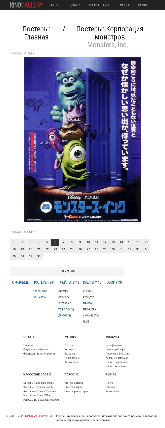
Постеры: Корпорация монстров (109, 33)
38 (38, 256)
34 (146, 249)
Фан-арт (38, 297)
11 (96, 242)
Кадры (88, 282)
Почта (109, 382)
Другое (62, 315)
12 (104, 242)
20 (30, 249)
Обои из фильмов (116, 362)
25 (71, 249)
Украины (69, 349)
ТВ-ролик (64, 309)
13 (113, 242)
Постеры (40, 282)
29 (104, 249)
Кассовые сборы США (36, 395)
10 (88, 242)
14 (121, 242)
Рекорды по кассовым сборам (41, 399)
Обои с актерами (115, 366)
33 (137, 249)
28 (96, 249)
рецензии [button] (74, 5)
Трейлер (65, 282)
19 (22, 249)
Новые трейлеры (115, 349)
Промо (87, 303)
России (68, 345)
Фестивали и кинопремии (39, 353)
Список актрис (73, 387)
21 (38, 249)
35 (14, 256)
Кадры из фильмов (116, 357)
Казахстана (71, 362)
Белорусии (70, 353)
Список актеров (74, 382)
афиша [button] (143, 5)
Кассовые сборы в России (38, 387)
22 (47, 249)
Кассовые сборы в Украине (39, 391)
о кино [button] (54, 5)
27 (88, 249)
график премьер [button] (100, 5)
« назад (15, 53)
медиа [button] (125, 5)
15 (129, 242)
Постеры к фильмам (117, 353)
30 (113, 249)
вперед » (29, 53)
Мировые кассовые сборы (38, 382)
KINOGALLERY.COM (38, 416)
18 (14, 249)
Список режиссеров (76, 391)
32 (129, 249)
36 (22, 256)
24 (63, 249)
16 (137, 242)
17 (146, 242)
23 (55, 249)
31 (121, 249)
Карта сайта (112, 391)
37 (30, 256)
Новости (28, 345)
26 (80, 249)
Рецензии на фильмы (36, 349)
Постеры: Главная (36, 33)
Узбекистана (71, 357)
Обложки (39, 291)
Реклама (110, 387)
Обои (111, 282)
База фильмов (113, 345)
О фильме (20, 282)
